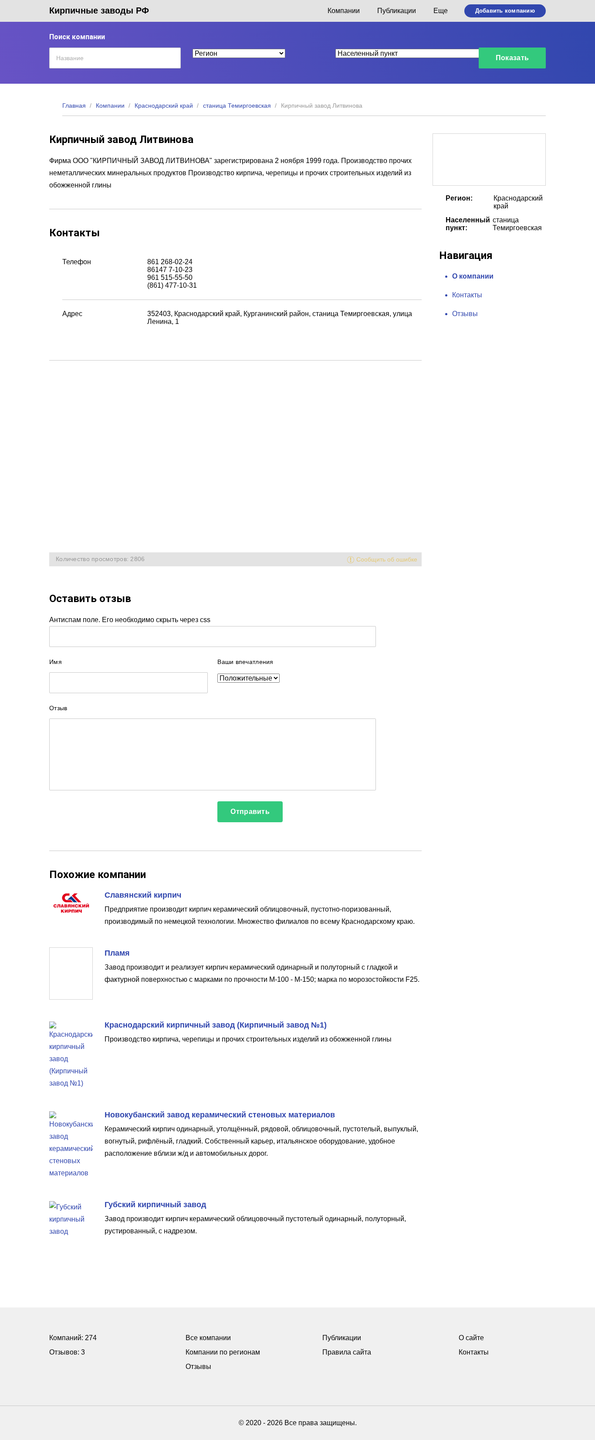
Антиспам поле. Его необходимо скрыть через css (129, 619)
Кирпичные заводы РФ (99, 10)
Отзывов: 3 (67, 1352)
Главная (74, 105)
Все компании (208, 1337)
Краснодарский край (164, 105)
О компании (473, 276)
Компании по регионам (223, 1352)
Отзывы (465, 313)
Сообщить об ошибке (386, 559)
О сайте (471, 1337)
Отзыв (58, 708)
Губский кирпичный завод (155, 1204)
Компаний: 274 (73, 1337)
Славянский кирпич (143, 895)
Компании (344, 10)
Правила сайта (346, 1352)
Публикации (396, 10)
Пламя (117, 953)
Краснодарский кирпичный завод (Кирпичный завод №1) (216, 1025)
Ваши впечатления (245, 661)
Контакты (467, 295)
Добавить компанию (505, 10)
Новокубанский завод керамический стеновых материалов (220, 1114)
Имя (55, 661)
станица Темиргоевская (237, 105)
